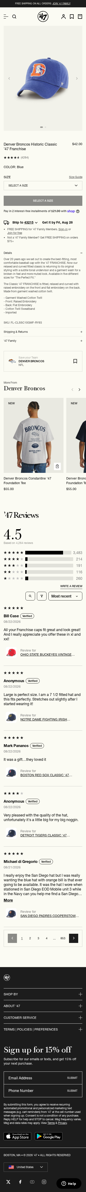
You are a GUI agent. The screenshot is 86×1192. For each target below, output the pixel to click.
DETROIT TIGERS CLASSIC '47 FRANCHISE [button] (43, 835)
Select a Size (43, 200)
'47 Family (10, 340)
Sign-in (63, 229)
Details (8, 253)
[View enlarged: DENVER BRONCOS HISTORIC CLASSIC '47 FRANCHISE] (43, 78)
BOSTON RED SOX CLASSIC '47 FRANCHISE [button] (44, 775)
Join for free (14, 233)
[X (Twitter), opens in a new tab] (8, 1181)
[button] (12, 157)
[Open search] (14, 16)
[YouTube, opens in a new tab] (32, 1181)
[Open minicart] (80, 16)
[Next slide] (77, 78)
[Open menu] (6, 16)
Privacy (62, 1123)
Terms (51, 1123)
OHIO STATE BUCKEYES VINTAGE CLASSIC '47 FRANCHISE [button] (46, 654)
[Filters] (42, 596)
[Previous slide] (9, 78)
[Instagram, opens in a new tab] (44, 1181)
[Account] (63, 16)
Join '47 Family (61, 3)
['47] (43, 16)
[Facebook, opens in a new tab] (20, 1181)
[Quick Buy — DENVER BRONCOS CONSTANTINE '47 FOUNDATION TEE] (57, 466)
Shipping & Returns (16, 331)
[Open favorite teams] (71, 16)
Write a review (71, 586)
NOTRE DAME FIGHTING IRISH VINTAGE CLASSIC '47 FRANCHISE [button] (46, 719)
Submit (72, 1078)
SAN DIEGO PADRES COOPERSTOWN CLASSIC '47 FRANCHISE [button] (49, 916)
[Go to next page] (73, 938)
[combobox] (43, 185)
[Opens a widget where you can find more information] (68, 1184)
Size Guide (75, 177)
